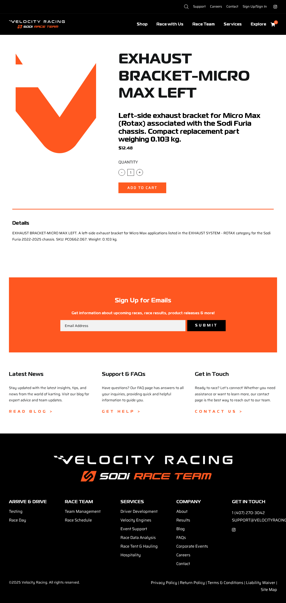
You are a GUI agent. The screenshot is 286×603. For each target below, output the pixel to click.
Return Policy (192, 583)
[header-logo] (37, 22)
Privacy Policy (164, 583)
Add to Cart (142, 188)
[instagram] (275, 6)
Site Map (269, 589)
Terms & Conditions (225, 583)
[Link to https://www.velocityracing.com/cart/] (273, 24)
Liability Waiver (260, 583)
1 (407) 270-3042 (248, 513)
